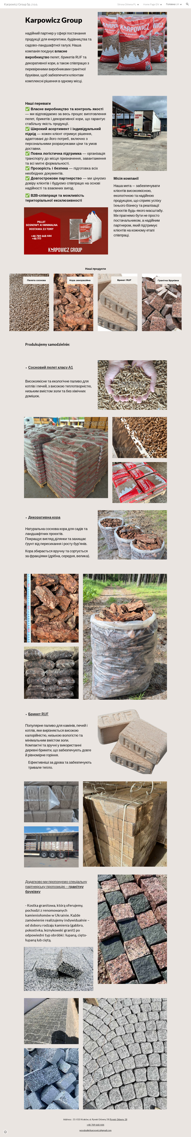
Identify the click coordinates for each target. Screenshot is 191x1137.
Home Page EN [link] (151, 4)
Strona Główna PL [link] (126, 4)
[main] (58, 20)
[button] (187, 4)
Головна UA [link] (172, 4)
